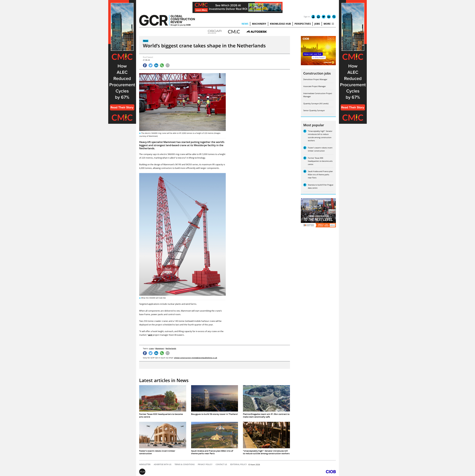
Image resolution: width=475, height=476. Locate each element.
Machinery (259, 23)
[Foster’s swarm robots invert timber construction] (162, 435)
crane (151, 348)
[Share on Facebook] (145, 65)
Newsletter (145, 464)
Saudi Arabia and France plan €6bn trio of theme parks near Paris (320, 174)
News (245, 23)
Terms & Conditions (185, 464)
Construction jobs (317, 73)
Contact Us (221, 464)
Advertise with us (162, 464)
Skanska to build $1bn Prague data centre (320, 186)
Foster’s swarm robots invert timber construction (320, 149)
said (150, 334)
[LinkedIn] (329, 17)
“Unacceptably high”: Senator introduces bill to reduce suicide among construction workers (320, 136)
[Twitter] (323, 17)
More (327, 23)
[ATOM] (188, 472)
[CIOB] (287, 471)
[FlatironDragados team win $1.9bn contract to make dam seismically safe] (266, 398)
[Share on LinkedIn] (156, 65)
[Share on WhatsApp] (162, 65)
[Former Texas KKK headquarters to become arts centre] (162, 398)
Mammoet (159, 348)
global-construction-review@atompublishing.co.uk (195, 358)
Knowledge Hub (280, 23)
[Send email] (168, 65)
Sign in (307, 16)
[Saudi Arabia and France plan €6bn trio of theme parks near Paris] (214, 435)
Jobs (317, 23)
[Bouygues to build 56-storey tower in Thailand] (214, 398)
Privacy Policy (205, 464)
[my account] (313, 17)
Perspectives (303, 23)
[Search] (334, 17)
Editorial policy (238, 464)
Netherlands (171, 348)
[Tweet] (151, 65)
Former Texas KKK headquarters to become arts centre (320, 161)
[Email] (318, 17)
